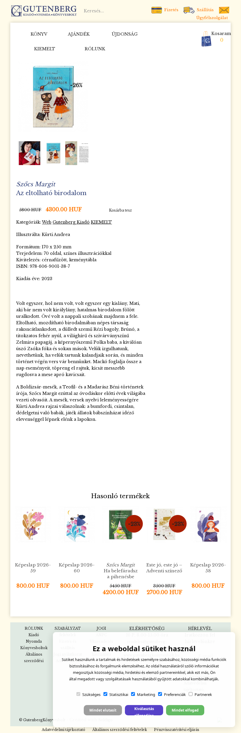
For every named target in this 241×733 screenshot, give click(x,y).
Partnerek (203, 694)
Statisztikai (118, 694)
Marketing (146, 694)
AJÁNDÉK (79, 34)
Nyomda (34, 641)
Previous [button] (25, 153)
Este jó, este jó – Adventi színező (164, 568)
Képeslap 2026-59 (33, 568)
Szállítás (204, 9)
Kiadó (34, 635)
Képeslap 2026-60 (77, 568)
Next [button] (82, 153)
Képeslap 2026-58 (208, 568)
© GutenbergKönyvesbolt (42, 720)
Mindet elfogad (185, 710)
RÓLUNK (95, 48)
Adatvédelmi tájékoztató (63, 729)
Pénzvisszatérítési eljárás (176, 729)
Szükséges (91, 694)
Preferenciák (175, 694)
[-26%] (53, 96)
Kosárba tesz (120, 210)
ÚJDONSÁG (125, 34)
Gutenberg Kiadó (71, 222)
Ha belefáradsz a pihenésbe (121, 570)
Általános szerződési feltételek (119, 729)
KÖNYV (39, 34)
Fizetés (170, 9)
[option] (53, 97)
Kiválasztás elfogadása (144, 710)
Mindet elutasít (102, 710)
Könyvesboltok (34, 648)
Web (46, 222)
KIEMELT (44, 48)
